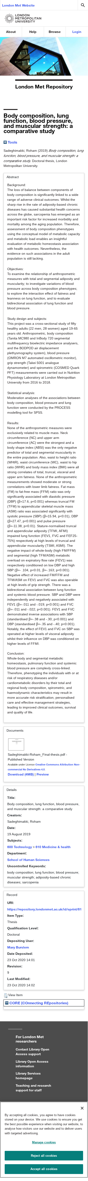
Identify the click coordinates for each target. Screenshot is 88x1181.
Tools (12, 142)
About (11, 32)
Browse (55, 32)
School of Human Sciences (28, 860)
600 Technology (19, 847)
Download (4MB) (21, 774)
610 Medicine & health (53, 847)
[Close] (82, 1108)
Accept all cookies (43, 1169)
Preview (43, 774)
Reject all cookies (44, 1155)
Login (76, 32)
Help (33, 32)
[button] (5, 995)
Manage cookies (44, 1142)
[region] (44, 1140)
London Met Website (18, 5)
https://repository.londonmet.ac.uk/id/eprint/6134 (46, 909)
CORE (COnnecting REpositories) (38, 1003)
